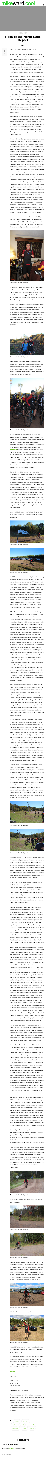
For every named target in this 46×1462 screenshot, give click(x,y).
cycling (14, 1424)
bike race (25, 1421)
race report (15, 1428)
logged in (12, 1448)
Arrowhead (13, 449)
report (32, 1428)
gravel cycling (31, 1424)
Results (12, 1371)
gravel (22, 1424)
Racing (24, 1428)
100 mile (17, 1421)
